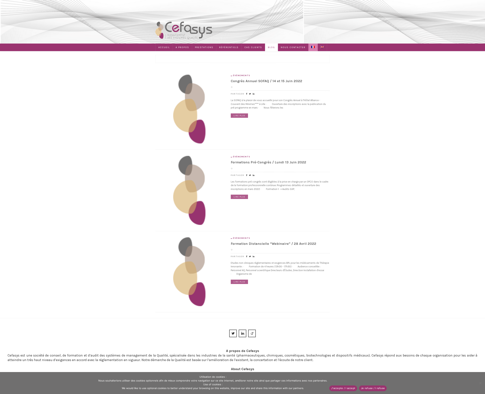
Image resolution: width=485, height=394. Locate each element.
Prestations (204, 47)
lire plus (239, 116)
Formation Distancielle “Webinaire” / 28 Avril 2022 (273, 244)
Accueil (164, 47)
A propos (182, 47)
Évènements (241, 75)
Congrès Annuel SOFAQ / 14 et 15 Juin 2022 (266, 81)
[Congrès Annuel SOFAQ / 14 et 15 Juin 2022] (190, 109)
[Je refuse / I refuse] (480, 383)
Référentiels (229, 47)
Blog (271, 47)
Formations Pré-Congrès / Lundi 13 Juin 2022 (268, 162)
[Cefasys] (183, 30)
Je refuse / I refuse (373, 388)
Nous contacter (293, 47)
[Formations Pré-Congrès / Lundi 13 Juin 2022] (190, 190)
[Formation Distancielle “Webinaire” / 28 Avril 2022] (190, 271)
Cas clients (253, 47)
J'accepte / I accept (343, 388)
